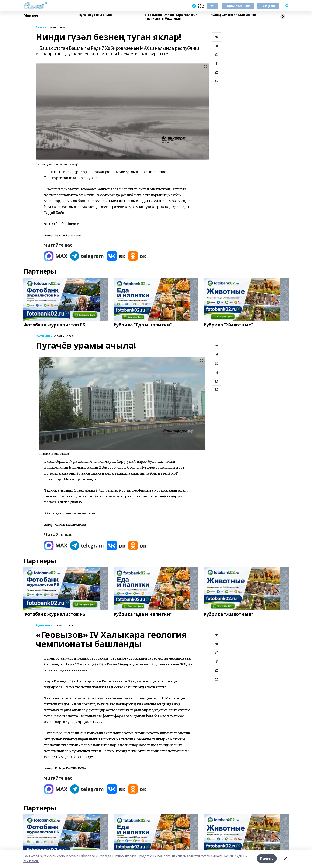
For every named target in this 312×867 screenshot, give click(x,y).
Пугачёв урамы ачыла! (96, 15)
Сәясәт (41, 27)
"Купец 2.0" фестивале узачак (233, 15)
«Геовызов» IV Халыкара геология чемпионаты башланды (171, 16)
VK (213, 6)
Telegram (268, 6)
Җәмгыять (44, 336)
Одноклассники (238, 6)
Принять (266, 858)
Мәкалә (30, 15)
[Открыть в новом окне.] (55, 256)
